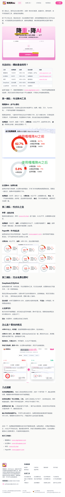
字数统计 (26, 482)
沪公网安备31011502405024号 (39, 491)
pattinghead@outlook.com (11, 484)
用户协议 (55, 467)
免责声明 (36, 469)
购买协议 (26, 469)
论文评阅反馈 (47, 476)
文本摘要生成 (47, 479)
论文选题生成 (27, 476)
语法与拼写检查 (38, 479)
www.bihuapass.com (45, 76)
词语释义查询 (47, 482)
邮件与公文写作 (57, 482)
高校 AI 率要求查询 (28, 479)
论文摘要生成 (37, 476)
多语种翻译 (36, 482)
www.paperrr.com (35, 234)
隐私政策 (46, 467)
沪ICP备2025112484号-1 (26, 491)
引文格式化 (56, 476)
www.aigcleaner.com (45, 73)
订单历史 (38, 3)
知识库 (26, 467)
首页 (19, 3)
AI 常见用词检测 (57, 479)
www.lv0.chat (43, 79)
